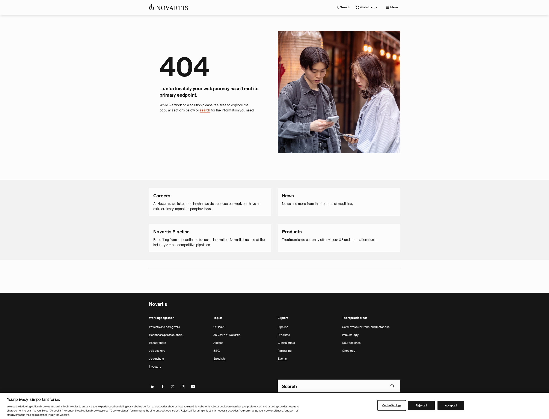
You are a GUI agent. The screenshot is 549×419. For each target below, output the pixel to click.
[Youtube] (192, 386)
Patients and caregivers (164, 326)
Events (282, 358)
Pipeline (283, 326)
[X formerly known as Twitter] (172, 386)
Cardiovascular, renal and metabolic (365, 326)
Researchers (157, 342)
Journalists (156, 358)
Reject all (421, 405)
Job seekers (157, 350)
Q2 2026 (219, 326)
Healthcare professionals (166, 334)
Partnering (285, 350)
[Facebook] (162, 386)
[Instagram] (182, 386)
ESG (216, 350)
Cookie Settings (391, 405)
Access (218, 342)
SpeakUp (219, 358)
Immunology (350, 334)
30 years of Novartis (226, 334)
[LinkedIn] (152, 386)
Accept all (451, 405)
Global (367, 7)
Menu (394, 7)
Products (284, 334)
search (205, 110)
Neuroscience (351, 342)
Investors (155, 366)
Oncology (348, 350)
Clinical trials (286, 342)
